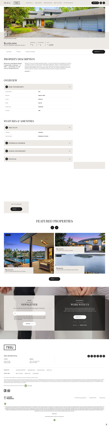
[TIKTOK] (98, 356)
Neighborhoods (31, 370)
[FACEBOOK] (88, 356)
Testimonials (36, 373)
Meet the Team (58, 2)
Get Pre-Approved (68, 2)
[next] (56, 227)
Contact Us (95, 2)
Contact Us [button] (49, 370)
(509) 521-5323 (83, 325)
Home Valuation (48, 2)
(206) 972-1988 (7, 361)
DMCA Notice (30, 385)
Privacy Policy (19, 319)
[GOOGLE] (101, 356)
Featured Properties (21, 370)
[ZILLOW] (104, 356)
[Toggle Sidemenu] (104, 3)
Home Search (38, 2)
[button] (98, 52)
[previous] (52, 227)
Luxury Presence (83, 397)
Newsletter (27, 373)
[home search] (101, 3)
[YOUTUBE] (94, 356)
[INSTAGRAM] (91, 356)
